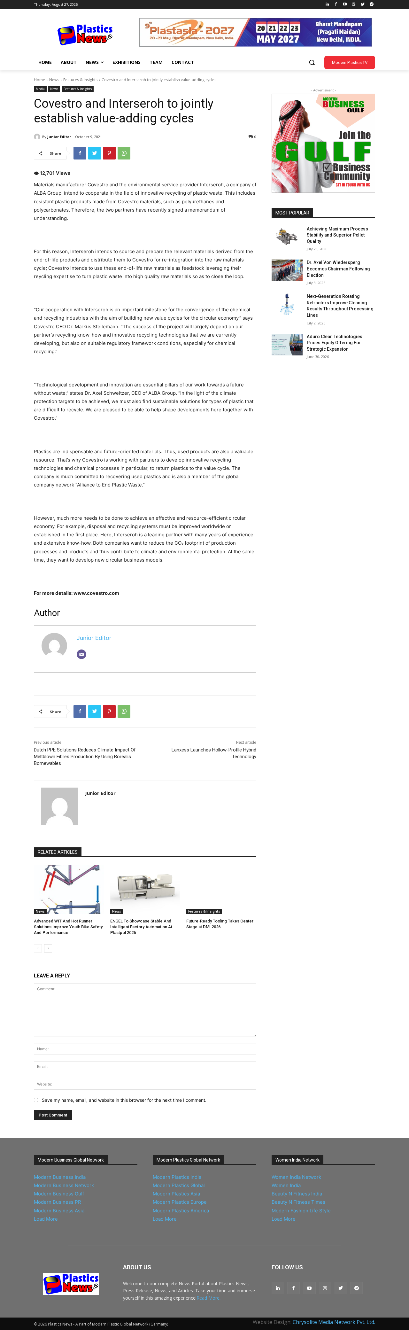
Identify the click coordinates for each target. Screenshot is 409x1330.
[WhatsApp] (124, 153)
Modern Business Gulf (59, 1194)
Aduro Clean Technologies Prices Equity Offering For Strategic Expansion (334, 343)
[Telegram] (371, 4)
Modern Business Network (64, 1185)
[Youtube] (345, 4)
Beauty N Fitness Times (298, 1202)
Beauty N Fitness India (297, 1194)
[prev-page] (38, 948)
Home (39, 79)
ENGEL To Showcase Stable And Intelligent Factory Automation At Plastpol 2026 (141, 927)
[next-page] (48, 948)
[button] (312, 62)
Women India (286, 1185)
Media (40, 89)
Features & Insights (80, 79)
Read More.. (209, 1298)
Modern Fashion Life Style (301, 1211)
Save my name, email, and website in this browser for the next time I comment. (124, 1100)
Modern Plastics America (181, 1211)
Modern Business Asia (59, 1211)
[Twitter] (362, 4)
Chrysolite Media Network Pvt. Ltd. (334, 1322)
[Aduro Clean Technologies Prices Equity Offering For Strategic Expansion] (287, 344)
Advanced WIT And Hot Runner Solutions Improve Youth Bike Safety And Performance (68, 927)
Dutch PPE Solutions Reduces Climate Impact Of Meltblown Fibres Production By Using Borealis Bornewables (85, 756)
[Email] (81, 654)
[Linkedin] (327, 4)
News (54, 79)
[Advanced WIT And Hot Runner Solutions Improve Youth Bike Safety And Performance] (69, 889)
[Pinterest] (109, 153)
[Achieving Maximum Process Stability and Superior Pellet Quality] (287, 237)
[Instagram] (354, 4)
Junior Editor (59, 136)
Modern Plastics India (177, 1177)
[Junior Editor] (38, 137)
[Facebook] (336, 4)
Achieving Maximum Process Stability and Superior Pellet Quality (337, 235)
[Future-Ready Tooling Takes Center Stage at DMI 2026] (221, 889)
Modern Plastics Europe (180, 1202)
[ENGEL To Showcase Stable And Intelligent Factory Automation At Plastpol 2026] (145, 889)
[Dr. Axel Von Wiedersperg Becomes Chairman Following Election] (287, 270)
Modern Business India (60, 1177)
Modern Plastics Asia (176, 1194)
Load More (46, 1219)
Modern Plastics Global (179, 1185)
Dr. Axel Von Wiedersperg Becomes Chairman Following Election (338, 268)
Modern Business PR (57, 1202)
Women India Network (296, 1177)
